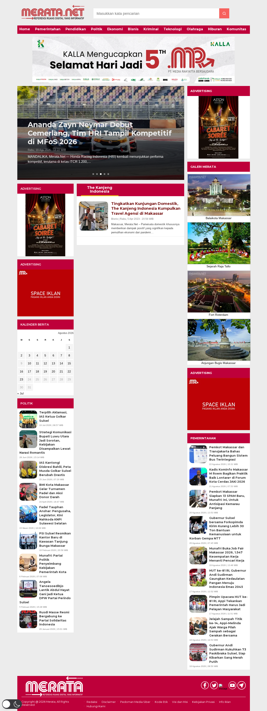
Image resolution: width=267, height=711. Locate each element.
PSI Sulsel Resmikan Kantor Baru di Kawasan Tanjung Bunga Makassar (55, 540)
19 (45, 371)
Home (24, 29)
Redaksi (92, 702)
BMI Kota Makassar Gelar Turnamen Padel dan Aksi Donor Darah (54, 491)
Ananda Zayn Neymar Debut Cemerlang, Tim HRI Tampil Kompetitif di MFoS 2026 (100, 133)
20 (53, 371)
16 (21, 371)
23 (21, 379)
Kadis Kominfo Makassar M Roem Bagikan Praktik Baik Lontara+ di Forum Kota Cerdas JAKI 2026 (228, 476)
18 (37, 371)
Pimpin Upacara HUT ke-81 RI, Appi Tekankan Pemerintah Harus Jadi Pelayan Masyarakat (228, 603)
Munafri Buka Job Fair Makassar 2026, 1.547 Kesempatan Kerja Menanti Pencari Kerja (226, 555)
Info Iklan (225, 702)
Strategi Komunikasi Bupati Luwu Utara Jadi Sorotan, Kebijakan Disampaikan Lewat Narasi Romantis (45, 442)
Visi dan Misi (180, 702)
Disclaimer (109, 702)
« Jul (20, 393)
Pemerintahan (47, 29)
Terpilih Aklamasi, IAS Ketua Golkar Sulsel (53, 416)
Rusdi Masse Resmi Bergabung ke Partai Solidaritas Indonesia (54, 618)
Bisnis (133, 29)
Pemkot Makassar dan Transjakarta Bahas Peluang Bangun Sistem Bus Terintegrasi (228, 453)
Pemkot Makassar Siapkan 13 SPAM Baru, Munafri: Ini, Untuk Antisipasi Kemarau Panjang (227, 500)
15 (69, 363)
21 (61, 371)
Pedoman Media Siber (135, 702)
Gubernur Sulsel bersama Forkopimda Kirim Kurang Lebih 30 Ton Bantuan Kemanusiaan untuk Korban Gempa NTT (216, 528)
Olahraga (195, 29)
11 (37, 363)
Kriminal (151, 29)
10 (29, 363)
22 (69, 371)
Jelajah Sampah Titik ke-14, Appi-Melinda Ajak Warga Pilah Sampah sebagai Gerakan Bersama (225, 627)
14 (61, 363)
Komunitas (236, 29)
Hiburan (215, 29)
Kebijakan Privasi (203, 702)
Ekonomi (115, 29)
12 (45, 363)
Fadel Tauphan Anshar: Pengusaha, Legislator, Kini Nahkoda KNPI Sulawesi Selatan (55, 515)
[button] (12, 704)
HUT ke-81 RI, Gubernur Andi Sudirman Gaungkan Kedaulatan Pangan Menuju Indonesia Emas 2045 (227, 579)
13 (53, 363)
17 (29, 371)
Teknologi (173, 29)
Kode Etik (161, 702)
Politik (96, 29)
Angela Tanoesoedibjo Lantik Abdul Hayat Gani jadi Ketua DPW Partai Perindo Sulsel (45, 592)
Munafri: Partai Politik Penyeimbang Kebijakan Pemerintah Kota (52, 564)
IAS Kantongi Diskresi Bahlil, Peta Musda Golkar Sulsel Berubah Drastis (55, 469)
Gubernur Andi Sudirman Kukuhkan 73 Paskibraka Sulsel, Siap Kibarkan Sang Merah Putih (227, 653)
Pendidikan (75, 29)
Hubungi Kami (96, 706)
